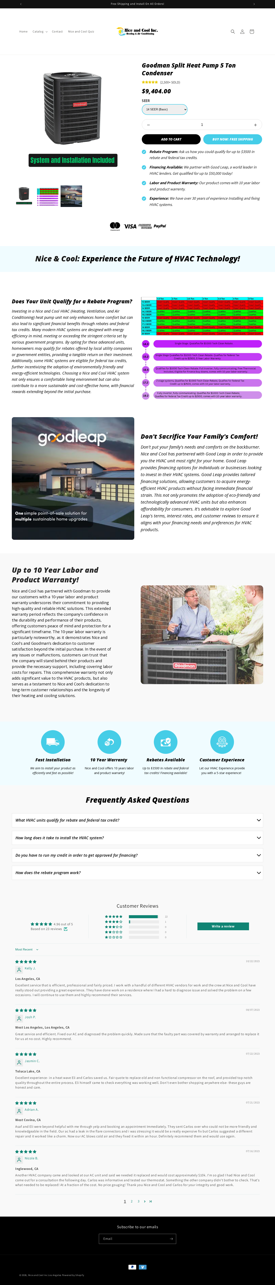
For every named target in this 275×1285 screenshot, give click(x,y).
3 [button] (139, 1201)
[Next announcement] (254, 4)
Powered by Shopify (73, 1275)
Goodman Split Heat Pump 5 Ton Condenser (189, 69)
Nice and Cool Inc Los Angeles (45, 1275)
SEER (146, 101)
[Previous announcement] (21, 4)
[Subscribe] (171, 1239)
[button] (39, 31)
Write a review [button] (223, 926)
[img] (26, 962)
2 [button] (132, 1201)
